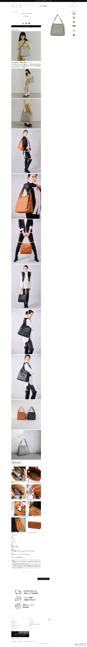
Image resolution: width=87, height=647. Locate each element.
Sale (16, 6)
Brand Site (12, 6)
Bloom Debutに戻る (44, 578)
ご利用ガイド (32, 5)
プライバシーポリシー (14, 627)
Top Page (20, 6)
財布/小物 (20, 5)
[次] (74, 38)
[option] (43, 1)
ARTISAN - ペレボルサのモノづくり (16, 638)
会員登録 (49, 619)
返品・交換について (14, 622)
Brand (17, 5)
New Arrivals (13, 5)
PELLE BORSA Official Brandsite (34, 624)
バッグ (24, 5)
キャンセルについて (14, 624)
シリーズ (28, 5)
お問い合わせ (32, 622)
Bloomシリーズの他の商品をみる (17, 557)
